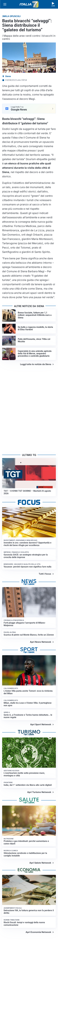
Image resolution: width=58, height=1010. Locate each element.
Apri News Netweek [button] (40, 642)
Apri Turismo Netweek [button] (39, 792)
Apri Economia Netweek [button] (38, 932)
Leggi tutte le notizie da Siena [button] (35, 364)
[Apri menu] (5, 4)
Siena (8, 76)
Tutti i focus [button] (45, 573)
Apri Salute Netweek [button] (40, 862)
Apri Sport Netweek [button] (40, 724)
